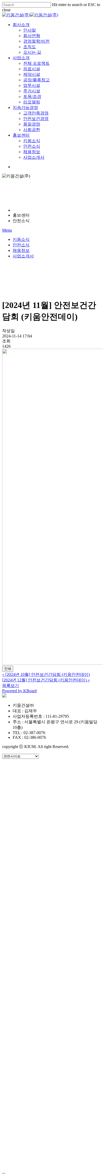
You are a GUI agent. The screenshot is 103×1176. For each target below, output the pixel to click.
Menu (7, 230)
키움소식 (21, 239)
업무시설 (33, 851)
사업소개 (23, 812)
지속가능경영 (28, 883)
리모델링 (33, 875)
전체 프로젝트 (39, 820)
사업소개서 (23, 256)
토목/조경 (34, 867)
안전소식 (21, 245)
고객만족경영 (39, 891)
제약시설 (33, 836)
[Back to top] (3, 1171)
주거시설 (33, 859)
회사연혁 (33, 780)
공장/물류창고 (40, 844)
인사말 (31, 772)
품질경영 (33, 907)
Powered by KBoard (19, 691)
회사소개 (23, 765)
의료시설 (33, 828)
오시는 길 (34, 804)
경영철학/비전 (40, 788)
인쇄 (7, 669)
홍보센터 (23, 922)
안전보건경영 (39, 899)
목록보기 (10, 685)
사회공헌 (33, 915)
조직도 (31, 796)
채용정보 (21, 250)
